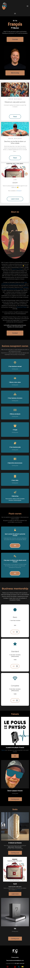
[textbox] (15, 183)
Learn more (15, 199)
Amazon (19, 190)
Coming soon (15, 799)
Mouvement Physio (22, 307)
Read (15, 116)
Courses (15, 39)
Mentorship (15, 73)
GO (15, 545)
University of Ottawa (17, 269)
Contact (15, 333)
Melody (3, 750)
